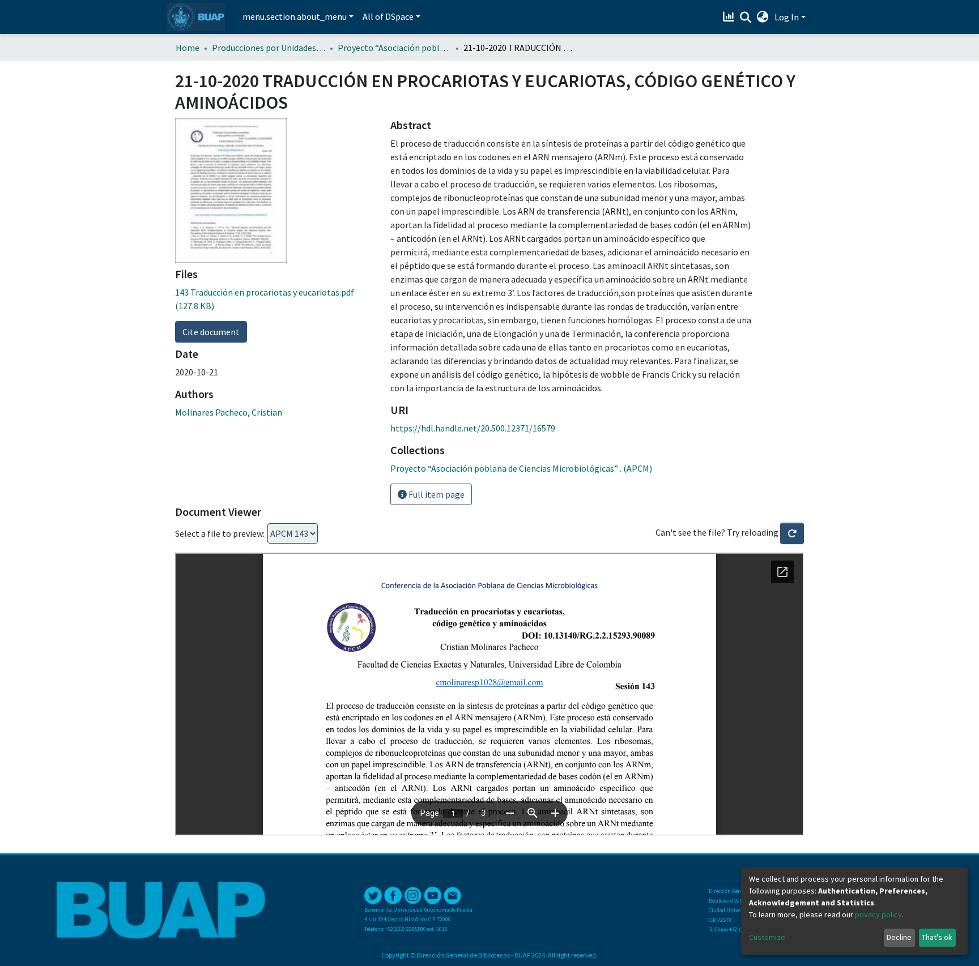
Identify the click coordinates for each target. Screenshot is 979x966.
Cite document (211, 331)
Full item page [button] (436, 494)
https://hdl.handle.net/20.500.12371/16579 (472, 428)
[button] (763, 17)
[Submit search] (746, 17)
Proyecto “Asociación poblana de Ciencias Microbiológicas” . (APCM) (394, 47)
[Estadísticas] (730, 17)
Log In (786, 17)
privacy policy (878, 914)
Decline (899, 937)
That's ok (937, 937)
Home (187, 47)
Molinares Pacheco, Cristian (228, 412)
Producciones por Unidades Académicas (268, 47)
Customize (767, 937)
